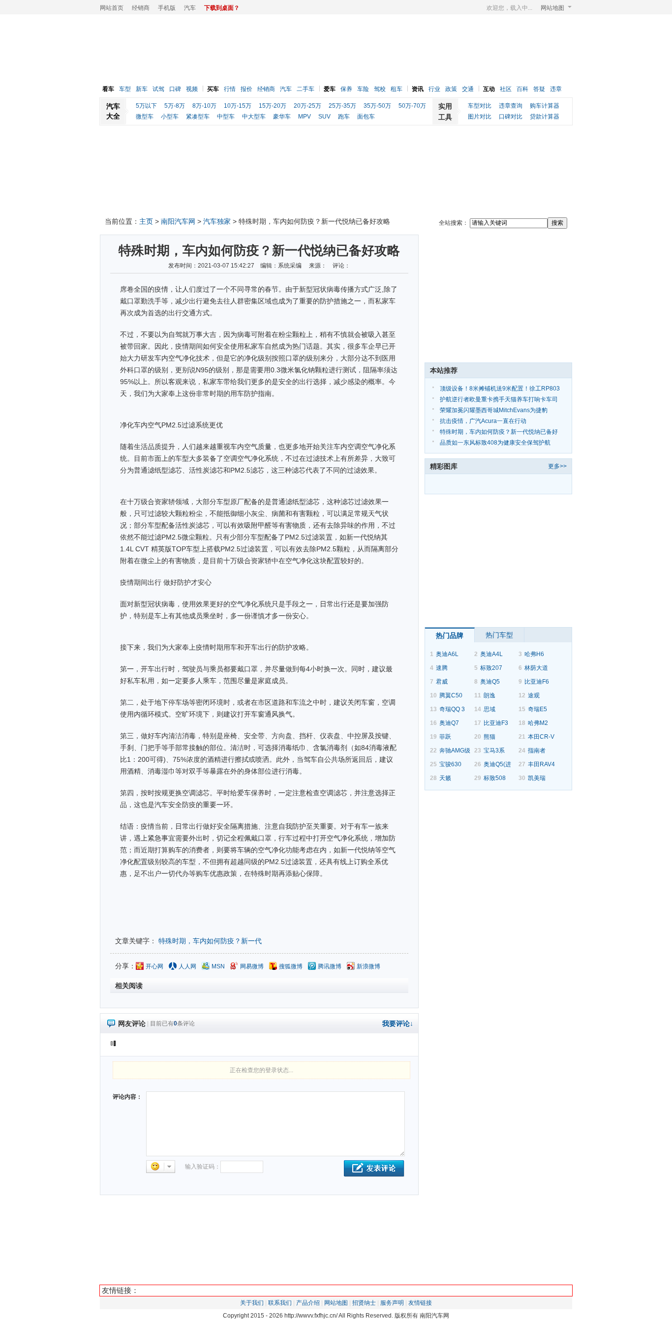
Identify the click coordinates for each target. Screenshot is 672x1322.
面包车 (366, 116)
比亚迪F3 (496, 723)
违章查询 (510, 105)
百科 (522, 89)
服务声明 (392, 1302)
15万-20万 (272, 105)
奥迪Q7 (449, 723)
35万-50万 (377, 105)
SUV (324, 116)
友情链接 (420, 1302)
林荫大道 (536, 667)
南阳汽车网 (178, 221)
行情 (230, 89)
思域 (489, 709)
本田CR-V (541, 736)
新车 (142, 89)
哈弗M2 (538, 723)
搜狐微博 (291, 966)
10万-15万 (237, 105)
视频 (192, 89)
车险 (363, 89)
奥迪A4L (491, 654)
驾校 (380, 89)
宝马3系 (494, 750)
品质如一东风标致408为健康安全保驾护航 (495, 442)
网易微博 (252, 966)
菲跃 (445, 736)
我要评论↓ (397, 1023)
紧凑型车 (198, 116)
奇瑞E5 (537, 709)
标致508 (495, 778)
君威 (442, 681)
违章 (556, 89)
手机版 (167, 7)
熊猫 (489, 736)
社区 (506, 89)
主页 (146, 221)
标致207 (491, 667)
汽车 (190, 7)
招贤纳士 (364, 1302)
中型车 (226, 116)
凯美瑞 (537, 778)
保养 (346, 89)
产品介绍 (308, 1302)
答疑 (539, 89)
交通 (468, 89)
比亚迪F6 (536, 681)
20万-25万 (307, 105)
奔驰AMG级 (454, 750)
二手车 (305, 89)
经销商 (141, 7)
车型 (125, 89)
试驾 (158, 89)
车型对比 (479, 105)
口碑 (175, 89)
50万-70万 (412, 105)
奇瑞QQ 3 (452, 709)
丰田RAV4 (541, 764)
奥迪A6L (447, 654)
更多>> (557, 466)
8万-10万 (204, 105)
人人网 (187, 966)
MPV (304, 116)
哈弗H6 (534, 654)
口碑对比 (510, 116)
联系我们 (280, 1302)
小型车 (170, 116)
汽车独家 (217, 221)
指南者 (537, 750)
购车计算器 (544, 105)
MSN (218, 966)
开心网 (154, 966)
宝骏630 (450, 764)
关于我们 (252, 1302)
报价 (246, 89)
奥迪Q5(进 (497, 764)
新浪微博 (368, 966)
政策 (451, 89)
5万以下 (146, 105)
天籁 (445, 778)
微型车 (144, 116)
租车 (396, 89)
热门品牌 (449, 635)
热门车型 (499, 635)
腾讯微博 (329, 966)
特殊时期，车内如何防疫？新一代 (210, 941)
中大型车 (254, 116)
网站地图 (552, 7)
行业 (434, 89)
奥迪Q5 (490, 681)
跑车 (344, 116)
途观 (534, 695)
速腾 (442, 667)
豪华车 (282, 116)
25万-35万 (342, 105)
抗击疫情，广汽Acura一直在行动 (483, 421)
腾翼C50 (450, 695)
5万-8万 (174, 105)
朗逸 (489, 695)
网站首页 (111, 7)
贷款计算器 (544, 116)
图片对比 (479, 116)
